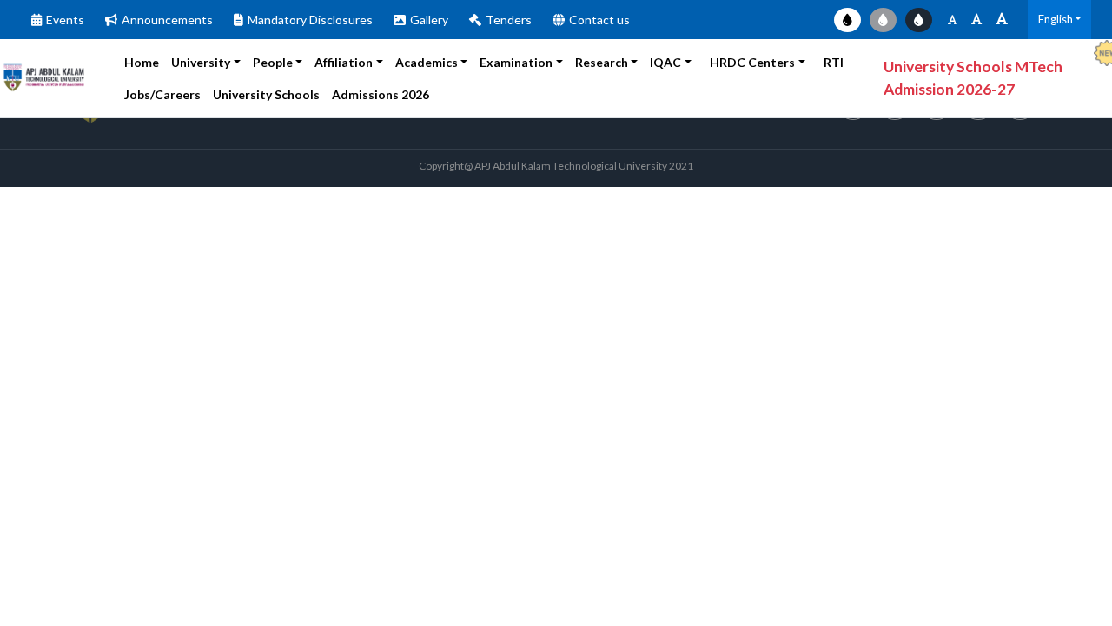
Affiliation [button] (343, 62)
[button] (391, 94)
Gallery (429, 19)
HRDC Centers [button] (752, 62)
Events (65, 19)
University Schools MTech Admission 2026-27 (973, 77)
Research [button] (601, 62)
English (1055, 19)
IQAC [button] (665, 62)
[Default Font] (976, 19)
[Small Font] (952, 19)
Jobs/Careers (162, 94)
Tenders (509, 19)
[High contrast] (918, 20)
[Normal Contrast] (847, 20)
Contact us (599, 19)
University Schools (266, 94)
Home (141, 62)
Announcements (167, 19)
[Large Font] (1001, 19)
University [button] (200, 62)
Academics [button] (426, 62)
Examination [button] (516, 62)
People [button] (273, 62)
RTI (834, 62)
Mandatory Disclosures (310, 19)
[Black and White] (883, 20)
